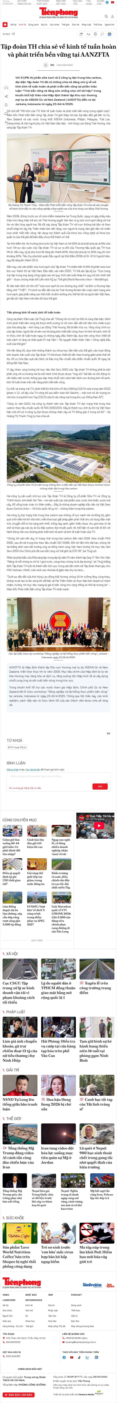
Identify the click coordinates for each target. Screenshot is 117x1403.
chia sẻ (81, 34)
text (88, 34)
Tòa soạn (8, 1334)
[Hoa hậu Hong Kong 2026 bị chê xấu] (58, 1085)
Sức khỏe (54, 24)
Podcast (76, 1295)
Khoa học (30, 1321)
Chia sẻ (6, 96)
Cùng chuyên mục (20, 820)
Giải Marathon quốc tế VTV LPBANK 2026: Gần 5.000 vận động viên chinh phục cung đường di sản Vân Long (61, 919)
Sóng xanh (33, 24)
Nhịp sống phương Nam (82, 1326)
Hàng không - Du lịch (13, 1326)
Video (6, 1295)
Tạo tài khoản (32, 769)
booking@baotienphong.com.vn (81, 1342)
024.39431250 (13, 1342)
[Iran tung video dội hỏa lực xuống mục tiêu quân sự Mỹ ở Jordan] (58, 1133)
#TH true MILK (17, 747)
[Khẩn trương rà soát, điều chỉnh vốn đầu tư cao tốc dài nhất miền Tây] (61, 864)
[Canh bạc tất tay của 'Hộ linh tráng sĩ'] (97, 1085)
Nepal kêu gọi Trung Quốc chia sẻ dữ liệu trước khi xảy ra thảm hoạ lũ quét (42, 1198)
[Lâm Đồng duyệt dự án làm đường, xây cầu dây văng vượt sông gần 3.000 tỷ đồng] (12, 897)
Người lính (110, 24)
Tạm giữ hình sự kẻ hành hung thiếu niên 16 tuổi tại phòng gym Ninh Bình (96, 1051)
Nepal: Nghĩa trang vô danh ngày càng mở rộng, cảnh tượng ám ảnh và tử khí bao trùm (72, 1199)
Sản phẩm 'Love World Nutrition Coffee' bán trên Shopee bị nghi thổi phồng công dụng (19, 1257)
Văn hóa (52, 1315)
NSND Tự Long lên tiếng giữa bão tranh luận (20, 1104)
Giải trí (12, 1070)
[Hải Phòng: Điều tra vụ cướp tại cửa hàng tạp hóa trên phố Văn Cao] (58, 1027)
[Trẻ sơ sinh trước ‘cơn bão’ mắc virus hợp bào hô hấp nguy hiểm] (58, 1233)
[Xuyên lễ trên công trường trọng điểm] (97, 969)
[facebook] (107, 2)
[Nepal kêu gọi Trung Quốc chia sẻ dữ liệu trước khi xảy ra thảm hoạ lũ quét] (44, 1180)
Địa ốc (44, 24)
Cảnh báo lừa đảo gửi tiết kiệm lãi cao (35, 843)
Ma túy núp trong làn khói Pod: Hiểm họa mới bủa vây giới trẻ (96, 1254)
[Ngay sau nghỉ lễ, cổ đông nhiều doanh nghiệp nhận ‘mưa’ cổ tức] (61, 831)
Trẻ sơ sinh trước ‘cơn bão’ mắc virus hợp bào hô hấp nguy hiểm (57, 1254)
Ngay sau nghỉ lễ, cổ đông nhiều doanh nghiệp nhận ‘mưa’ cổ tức (61, 847)
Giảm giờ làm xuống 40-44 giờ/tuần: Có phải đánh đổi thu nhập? (11, 847)
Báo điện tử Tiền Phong (58, 12)
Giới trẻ (75, 24)
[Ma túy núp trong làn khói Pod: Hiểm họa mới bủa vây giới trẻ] (97, 1233)
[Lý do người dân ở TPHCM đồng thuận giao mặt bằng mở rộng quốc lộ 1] (58, 969)
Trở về (6, 122)
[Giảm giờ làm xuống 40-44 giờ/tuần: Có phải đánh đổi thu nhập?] (12, 831)
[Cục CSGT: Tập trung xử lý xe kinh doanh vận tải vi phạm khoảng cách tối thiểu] (20, 969)
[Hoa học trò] (110, 1285)
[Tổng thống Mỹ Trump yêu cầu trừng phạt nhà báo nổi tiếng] (15, 1180)
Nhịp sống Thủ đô (56, 1326)
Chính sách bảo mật (30, 1369)
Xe (26, 1315)
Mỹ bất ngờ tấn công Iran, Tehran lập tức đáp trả (101, 1194)
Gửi (100, 786)
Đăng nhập (13, 769)
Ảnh (50, 1295)
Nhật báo (31, 1295)
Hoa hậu (52, 1321)
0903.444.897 (13, 1356)
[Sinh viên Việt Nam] (92, 1285)
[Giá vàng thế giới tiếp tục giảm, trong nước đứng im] (37, 864)
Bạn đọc (75, 1321)
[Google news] (98, 1357)
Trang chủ (5, 24)
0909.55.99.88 (73, 1338)
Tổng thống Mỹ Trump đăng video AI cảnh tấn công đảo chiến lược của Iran (18, 1158)
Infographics (33, 1300)
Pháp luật (86, 24)
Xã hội (13, 24)
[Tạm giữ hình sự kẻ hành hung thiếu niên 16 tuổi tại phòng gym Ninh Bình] (97, 1027)
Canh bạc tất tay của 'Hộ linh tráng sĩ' (96, 1104)
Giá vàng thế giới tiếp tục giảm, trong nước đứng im (35, 878)
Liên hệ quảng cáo (73, 1334)
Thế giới (65, 24)
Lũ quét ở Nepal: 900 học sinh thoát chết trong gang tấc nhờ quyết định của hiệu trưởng (96, 1158)
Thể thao (98, 24)
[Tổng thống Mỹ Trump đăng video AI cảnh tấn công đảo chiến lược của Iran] (20, 1133)
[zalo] (89, 1357)
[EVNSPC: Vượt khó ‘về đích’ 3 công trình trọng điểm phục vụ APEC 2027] (37, 897)
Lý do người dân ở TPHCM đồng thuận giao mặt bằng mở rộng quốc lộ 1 (58, 990)
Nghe (6, 88)
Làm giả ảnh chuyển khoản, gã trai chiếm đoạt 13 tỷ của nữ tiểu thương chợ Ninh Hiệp (20, 1051)
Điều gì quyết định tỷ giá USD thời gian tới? (12, 878)
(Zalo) (84, 1338)
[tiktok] (81, 1357)
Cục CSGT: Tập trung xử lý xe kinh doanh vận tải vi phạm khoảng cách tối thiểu (19, 993)
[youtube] (112, 2)
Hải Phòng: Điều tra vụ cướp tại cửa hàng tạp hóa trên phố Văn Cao (58, 1048)
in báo (95, 34)
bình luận (102, 34)
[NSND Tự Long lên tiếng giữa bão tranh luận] (20, 1085)
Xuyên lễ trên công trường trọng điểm (95, 988)
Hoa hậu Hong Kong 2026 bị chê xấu (56, 1104)
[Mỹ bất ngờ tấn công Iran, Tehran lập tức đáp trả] (102, 1180)
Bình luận (6, 114)
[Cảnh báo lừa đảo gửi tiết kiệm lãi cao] (37, 831)
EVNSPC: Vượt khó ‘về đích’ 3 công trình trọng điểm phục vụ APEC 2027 (36, 915)
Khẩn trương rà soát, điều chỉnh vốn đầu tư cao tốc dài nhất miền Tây (61, 880)
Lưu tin (6, 105)
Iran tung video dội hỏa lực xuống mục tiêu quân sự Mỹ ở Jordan (57, 1155)
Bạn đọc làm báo (20, 1394)
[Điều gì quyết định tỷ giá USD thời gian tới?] (12, 864)
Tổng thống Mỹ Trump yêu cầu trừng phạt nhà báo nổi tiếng (12, 1196)
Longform (9, 1300)
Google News (109, 34)
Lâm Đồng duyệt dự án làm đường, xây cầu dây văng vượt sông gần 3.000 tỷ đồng (12, 915)
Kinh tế (22, 24)
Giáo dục (7, 1321)
